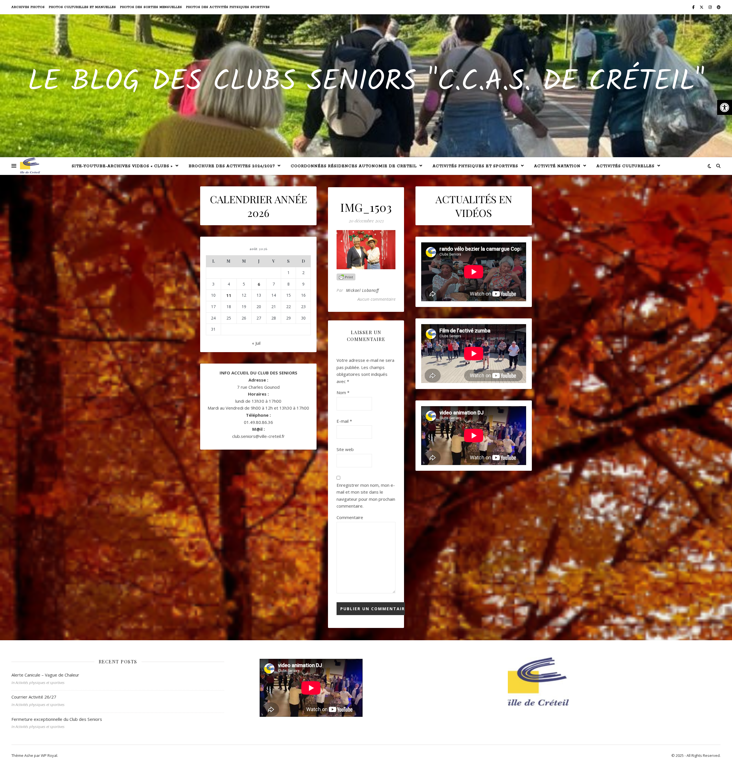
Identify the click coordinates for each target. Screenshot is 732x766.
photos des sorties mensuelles (151, 7)
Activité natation (557, 166)
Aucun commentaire (376, 299)
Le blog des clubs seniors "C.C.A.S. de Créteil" (366, 82)
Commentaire (350, 517)
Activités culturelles (625, 166)
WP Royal (49, 755)
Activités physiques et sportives (475, 166)
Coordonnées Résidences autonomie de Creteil (354, 166)
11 (228, 295)
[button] (724, 107)
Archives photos (28, 7)
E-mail (344, 421)
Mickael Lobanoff (362, 290)
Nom (343, 392)
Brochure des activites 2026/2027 (232, 166)
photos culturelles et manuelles (82, 7)
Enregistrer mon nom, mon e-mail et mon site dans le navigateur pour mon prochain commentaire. (366, 495)
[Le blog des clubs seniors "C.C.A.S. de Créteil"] (30, 165)
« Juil (256, 343)
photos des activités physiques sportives (228, 7)
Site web (345, 449)
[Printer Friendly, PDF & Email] (346, 277)
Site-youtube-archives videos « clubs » (122, 166)
